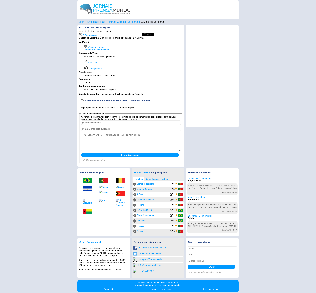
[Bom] (86, 31)
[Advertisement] (155, 62)
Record (140, 205)
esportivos (211, 289)
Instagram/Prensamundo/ (150, 259)
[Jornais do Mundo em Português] (105, 15)
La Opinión (193, 178)
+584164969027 (146, 271)
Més (190, 197)
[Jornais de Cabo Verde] (88, 189)
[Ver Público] (171, 226)
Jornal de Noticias (145, 184)
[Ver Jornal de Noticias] (171, 184)
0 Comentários (89, 35)
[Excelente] (91, 31)
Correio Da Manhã (145, 189)
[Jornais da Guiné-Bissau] (88, 212)
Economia (160, 289)
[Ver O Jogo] (171, 232)
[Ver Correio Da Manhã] (171, 189)
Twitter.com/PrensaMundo (150, 253)
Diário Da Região (145, 210)
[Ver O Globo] (171, 221)
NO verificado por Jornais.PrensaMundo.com (96, 48)
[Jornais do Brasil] (88, 181)
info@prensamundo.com (150, 265)
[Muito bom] (88, 31)
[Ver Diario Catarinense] (171, 216)
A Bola (140, 194)
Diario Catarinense (145, 215)
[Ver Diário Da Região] (171, 211)
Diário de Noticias (145, 199)
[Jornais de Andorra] (104, 187)
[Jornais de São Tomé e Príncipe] (121, 202)
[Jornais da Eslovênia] (88, 201)
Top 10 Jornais (142, 172)
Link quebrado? (95, 68)
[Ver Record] (171, 205)
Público (140, 226)
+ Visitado (138, 179)
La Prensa (192, 216)
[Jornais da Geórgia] (104, 192)
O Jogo (140, 231)
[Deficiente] (80, 31)
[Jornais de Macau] (104, 200)
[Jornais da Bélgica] (121, 181)
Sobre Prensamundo (90, 242)
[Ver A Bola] (171, 195)
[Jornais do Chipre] (121, 187)
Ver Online (92, 62)
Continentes (109, 289)
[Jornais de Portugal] (104, 181)
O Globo (141, 220)
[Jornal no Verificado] (134, 185)
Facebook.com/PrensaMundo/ (152, 247)
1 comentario (205, 178)
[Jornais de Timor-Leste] (121, 194)
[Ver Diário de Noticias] (171, 200)
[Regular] (83, 31)
